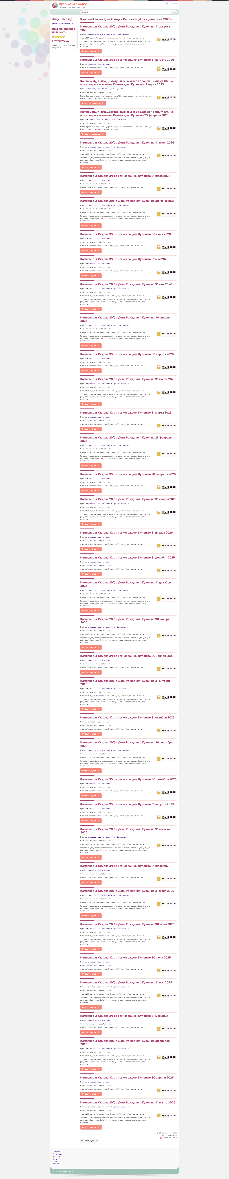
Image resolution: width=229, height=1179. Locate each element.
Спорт (113, 34)
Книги (120, 89)
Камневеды (91, 34)
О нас (166, 3)
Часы (99, 34)
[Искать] (174, 12)
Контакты (173, 3)
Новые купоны (58, 1156)
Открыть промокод (91, 103)
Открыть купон (89, 51)
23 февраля (115, 120)
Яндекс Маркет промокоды (62, 23)
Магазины (57, 1152)
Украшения (106, 34)
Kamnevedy (91, 89)
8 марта (114, 89)
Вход (55, 1159)
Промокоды (57, 1154)
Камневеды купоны (88, 1141)
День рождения (123, 34)
